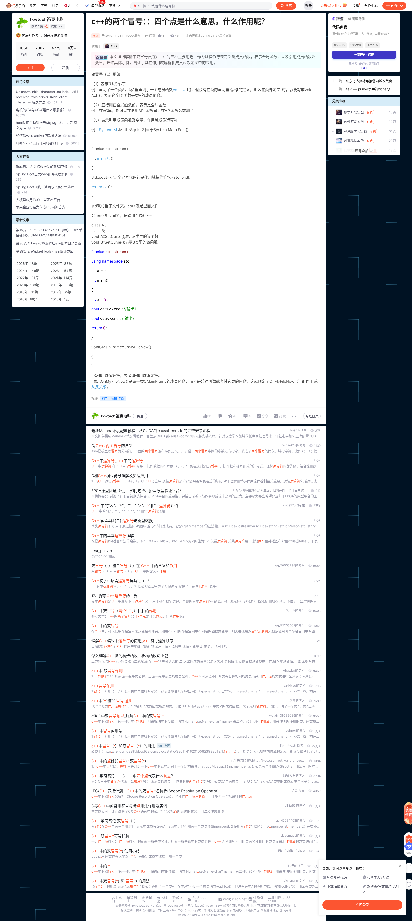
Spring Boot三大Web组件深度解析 (42, 176)
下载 (44, 6)
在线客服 (258, 899)
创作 (394, 6)
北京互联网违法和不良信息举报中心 (273, 905)
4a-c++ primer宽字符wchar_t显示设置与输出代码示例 (369, 89)
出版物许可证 (269, 910)
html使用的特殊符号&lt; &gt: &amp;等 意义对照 (46, 125)
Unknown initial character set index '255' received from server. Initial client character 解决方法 (47, 97)
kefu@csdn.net (235, 899)
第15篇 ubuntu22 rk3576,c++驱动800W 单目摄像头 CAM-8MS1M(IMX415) (49, 232)
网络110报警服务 (145, 910)
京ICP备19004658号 (169, 905)
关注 (140, 416)
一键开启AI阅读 (364, 54)
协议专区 (177, 899)
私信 (65, 68)
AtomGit (74, 6)
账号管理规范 (216, 910)
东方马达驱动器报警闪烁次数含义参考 (370, 81)
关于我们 (117, 899)
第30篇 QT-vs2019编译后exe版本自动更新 (48, 243)
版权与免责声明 (237, 910)
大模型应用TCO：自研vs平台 (38, 200)
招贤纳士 (132, 899)
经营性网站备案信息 (236, 905)
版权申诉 (253, 910)
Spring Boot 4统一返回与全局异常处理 (45, 189)
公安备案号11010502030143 (135, 905)
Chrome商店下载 (195, 910)
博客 (32, 6)
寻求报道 (162, 899)
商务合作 (147, 899)
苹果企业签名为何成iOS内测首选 (40, 207)
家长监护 (127, 910)
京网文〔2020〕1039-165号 (203, 905)
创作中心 (371, 6)
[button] (361, 68)
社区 (55, 6)
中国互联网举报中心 (170, 910)
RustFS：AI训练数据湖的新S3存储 (48, 166)
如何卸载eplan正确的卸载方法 (46, 135)
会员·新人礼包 (331, 6)
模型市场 (97, 6)
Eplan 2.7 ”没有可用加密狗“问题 (47, 143)
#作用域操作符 (113, 398)
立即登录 (362, 905)
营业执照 (285, 910)
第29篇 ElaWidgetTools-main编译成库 (44, 251)
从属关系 (99, 387)
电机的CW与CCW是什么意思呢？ (41, 112)
